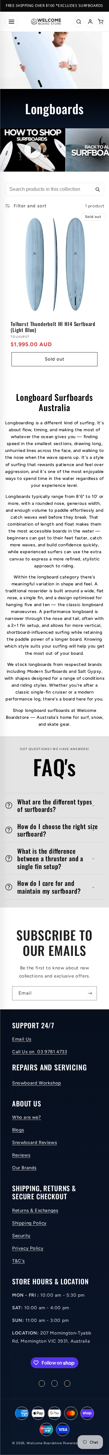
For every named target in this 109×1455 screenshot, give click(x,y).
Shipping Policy (29, 1223)
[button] (54, 805)
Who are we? (26, 1117)
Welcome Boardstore (44, 1443)
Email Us (21, 1039)
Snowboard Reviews (34, 1142)
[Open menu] (11, 21)
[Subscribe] (90, 993)
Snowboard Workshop (36, 1083)
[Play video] (32, 150)
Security (21, 1235)
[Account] (90, 21)
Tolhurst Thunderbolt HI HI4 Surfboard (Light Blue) (53, 327)
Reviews (21, 1155)
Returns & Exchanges (35, 1210)
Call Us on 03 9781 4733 (39, 1051)
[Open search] (79, 21)
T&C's (18, 1261)
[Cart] (100, 21)
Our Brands (24, 1167)
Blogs (18, 1130)
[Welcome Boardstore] (46, 21)
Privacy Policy (27, 1248)
